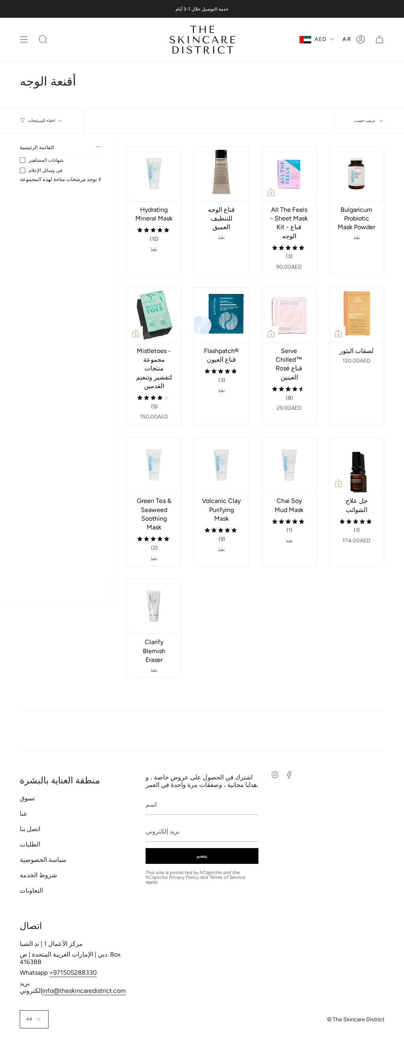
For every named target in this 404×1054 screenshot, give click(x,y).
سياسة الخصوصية (43, 859)
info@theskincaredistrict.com (84, 990)
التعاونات (31, 890)
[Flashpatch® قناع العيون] (221, 315)
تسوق (27, 798)
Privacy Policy (184, 877)
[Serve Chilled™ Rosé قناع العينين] (289, 315)
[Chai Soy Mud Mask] (289, 465)
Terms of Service (227, 877)
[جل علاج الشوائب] (356, 465)
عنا (24, 813)
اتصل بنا (30, 829)
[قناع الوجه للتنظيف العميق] (221, 173)
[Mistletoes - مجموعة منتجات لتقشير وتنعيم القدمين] (154, 315)
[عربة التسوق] (379, 40)
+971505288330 (73, 972)
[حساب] (360, 40)
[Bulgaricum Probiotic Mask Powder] (356, 173)
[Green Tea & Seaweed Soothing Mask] (154, 465)
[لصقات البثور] (356, 315)
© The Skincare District (355, 1019)
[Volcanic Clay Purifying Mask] (221, 465)
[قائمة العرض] (24, 40)
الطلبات (30, 844)
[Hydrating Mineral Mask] (154, 173)
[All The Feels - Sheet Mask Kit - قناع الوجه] (289, 173)
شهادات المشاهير (46, 160)
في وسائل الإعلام (45, 170)
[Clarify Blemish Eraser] (154, 606)
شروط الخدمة (38, 875)
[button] (43, 40)
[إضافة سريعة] (271, 192)
